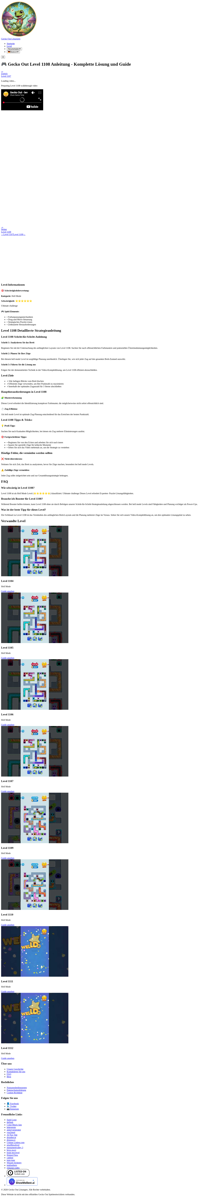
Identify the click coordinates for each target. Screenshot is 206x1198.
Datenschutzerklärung (16, 1090)
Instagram (13, 1109)
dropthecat (11, 1137)
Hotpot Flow (12, 1155)
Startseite (11, 43)
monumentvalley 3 (15, 1147)
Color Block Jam (14, 1125)
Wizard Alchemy (14, 1163)
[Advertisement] (103, 256)
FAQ (9, 1074)
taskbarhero (12, 1165)
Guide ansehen (7, 591)
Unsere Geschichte (15, 1069)
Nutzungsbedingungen (17, 1087)
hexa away (11, 1150)
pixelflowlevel (13, 1145)
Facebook (13, 1103)
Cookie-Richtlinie (14, 1092)
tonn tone (11, 1160)
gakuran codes (13, 1168)
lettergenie (11, 1127)
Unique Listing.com (15, 1142)
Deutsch (13, 52)
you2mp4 (11, 1132)
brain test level (13, 1152)
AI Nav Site (12, 1135)
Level (9, 46)
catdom (10, 1157)
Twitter (11, 1106)
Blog (9, 1076)
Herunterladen (14, 49)
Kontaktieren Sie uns (16, 1071)
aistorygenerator (14, 1130)
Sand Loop (12, 1120)
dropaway (11, 1140)
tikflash (10, 1122)
